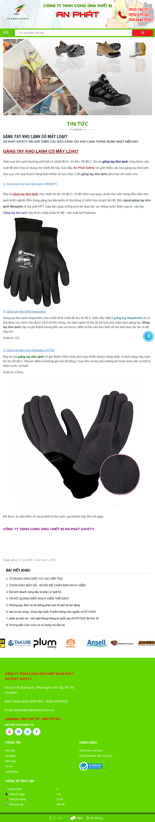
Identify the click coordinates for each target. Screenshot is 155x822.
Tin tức (9, 766)
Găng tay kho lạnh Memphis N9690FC (32, 184)
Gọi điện (58, 818)
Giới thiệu (10, 750)
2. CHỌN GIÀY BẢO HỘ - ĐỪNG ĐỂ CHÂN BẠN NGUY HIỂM (46, 585)
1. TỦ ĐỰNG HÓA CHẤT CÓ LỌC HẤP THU (34, 578)
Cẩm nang (10, 761)
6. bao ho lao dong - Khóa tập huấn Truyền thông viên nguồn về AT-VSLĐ (51, 611)
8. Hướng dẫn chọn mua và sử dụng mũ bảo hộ (35, 625)
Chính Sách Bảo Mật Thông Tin (95, 755)
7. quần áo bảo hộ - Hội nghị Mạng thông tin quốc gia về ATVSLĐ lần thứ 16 (52, 618)
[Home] (77, 10)
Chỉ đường (96, 818)
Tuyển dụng (11, 771)
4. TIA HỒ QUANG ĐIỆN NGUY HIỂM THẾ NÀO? (37, 598)
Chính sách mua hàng (90, 750)
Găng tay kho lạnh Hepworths (26, 311)
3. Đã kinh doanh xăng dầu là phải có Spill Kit (33, 591)
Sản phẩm (10, 755)
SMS (80, 818)
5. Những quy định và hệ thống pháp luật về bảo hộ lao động (43, 605)
